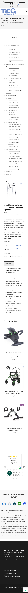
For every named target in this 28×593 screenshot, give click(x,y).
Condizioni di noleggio (10, 572)
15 (13, 475)
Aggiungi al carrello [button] (14, 337)
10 (16, 472)
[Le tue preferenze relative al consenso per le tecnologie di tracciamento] (25, 590)
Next (23, 466)
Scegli (14, 376)
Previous (4, 466)
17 (19, 475)
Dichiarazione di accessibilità (12, 576)
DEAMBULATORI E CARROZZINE (16, 22)
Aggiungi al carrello (18, 246)
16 (16, 475)
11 (19, 472)
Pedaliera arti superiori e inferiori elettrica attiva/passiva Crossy (14, 355)
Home (2, 22)
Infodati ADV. (18, 587)
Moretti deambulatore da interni (12, 258)
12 (22, 472)
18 (22, 475)
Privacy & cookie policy (11, 575)
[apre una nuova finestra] (10, 5)
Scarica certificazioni (10, 573)
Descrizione (8, 264)
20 (16, 478)
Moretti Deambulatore (16, 256)
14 (10, 475)
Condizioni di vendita (10, 570)
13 (7, 475)
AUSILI (6, 22)
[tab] (9, 263)
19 (13, 478)
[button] (6, 181)
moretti (8, 256)
